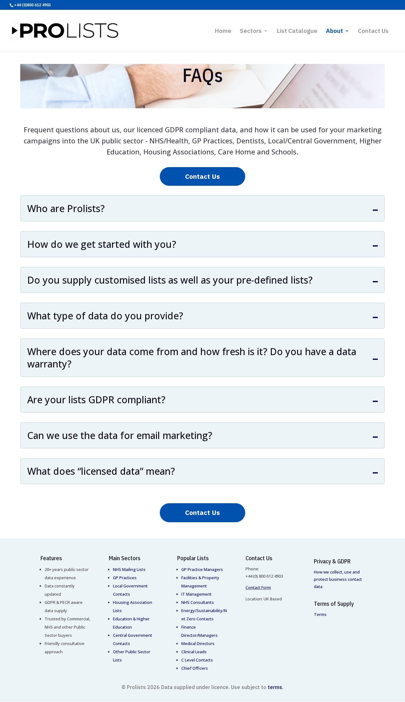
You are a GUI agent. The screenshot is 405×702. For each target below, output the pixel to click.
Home (223, 31)
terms (275, 687)
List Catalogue (297, 31)
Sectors (251, 31)
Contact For (256, 587)
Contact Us (373, 31)
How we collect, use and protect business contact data (338, 579)
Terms (320, 614)
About (334, 31)
